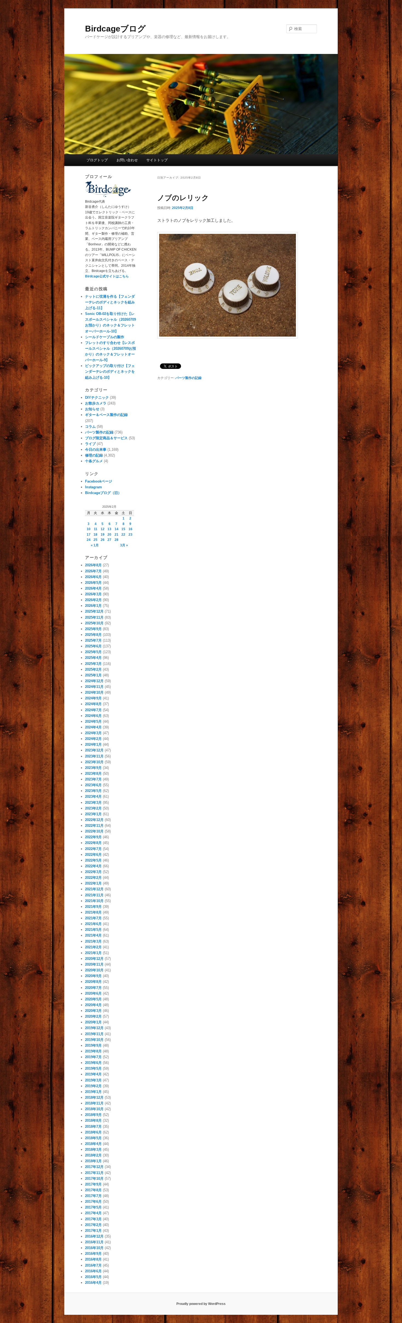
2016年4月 (93, 1283)
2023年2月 (93, 808)
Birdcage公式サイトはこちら (107, 276)
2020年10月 (94, 970)
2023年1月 (93, 814)
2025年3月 (93, 664)
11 (95, 529)
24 (89, 540)
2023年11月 (94, 756)
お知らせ (92, 409)
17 (89, 534)
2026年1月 (93, 606)
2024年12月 (94, 681)
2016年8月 (93, 1259)
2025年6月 (93, 646)
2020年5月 (93, 999)
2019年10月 (94, 1040)
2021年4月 (93, 935)
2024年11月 (94, 687)
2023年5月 (93, 791)
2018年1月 (93, 1161)
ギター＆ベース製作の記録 (106, 415)
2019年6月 (93, 1063)
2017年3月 (93, 1219)
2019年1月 (93, 1092)
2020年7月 (93, 988)
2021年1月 (93, 953)
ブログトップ (97, 160)
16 (130, 529)
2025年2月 (93, 669)
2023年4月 (93, 796)
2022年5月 (93, 860)
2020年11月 (94, 964)
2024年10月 (94, 692)
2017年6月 (93, 1201)
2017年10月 (94, 1178)
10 (89, 529)
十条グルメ (94, 461)
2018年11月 (94, 1103)
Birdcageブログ (115, 28)
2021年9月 (93, 907)
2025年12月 (94, 611)
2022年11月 (94, 825)
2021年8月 (93, 912)
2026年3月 (93, 594)
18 (95, 534)
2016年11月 (94, 1242)
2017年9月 (93, 1184)
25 (95, 540)
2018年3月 (93, 1149)
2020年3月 (93, 1011)
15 (123, 529)
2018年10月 (94, 1109)
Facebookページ (98, 481)
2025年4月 (93, 658)
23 (130, 534)
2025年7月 (93, 640)
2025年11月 (94, 617)
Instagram (93, 487)
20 (109, 534)
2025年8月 (93, 635)
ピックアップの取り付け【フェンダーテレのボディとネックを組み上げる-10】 (110, 371)
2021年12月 (94, 889)
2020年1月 (93, 1022)
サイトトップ (157, 160)
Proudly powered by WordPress (201, 1304)
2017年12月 (94, 1167)
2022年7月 (93, 849)
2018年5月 (93, 1138)
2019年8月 (93, 1051)
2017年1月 (93, 1231)
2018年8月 (93, 1120)
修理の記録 (94, 455)
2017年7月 (93, 1196)
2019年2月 (93, 1086)
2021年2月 (93, 947)
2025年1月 (93, 675)
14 (116, 529)
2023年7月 (93, 779)
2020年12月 (94, 959)
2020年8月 (93, 982)
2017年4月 (93, 1213)
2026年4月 (93, 588)
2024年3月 (93, 733)
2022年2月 (93, 878)
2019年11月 (94, 1034)
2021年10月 (94, 901)
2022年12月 (94, 820)
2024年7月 (93, 710)
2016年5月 (93, 1277)
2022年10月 (94, 831)
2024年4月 (93, 727)
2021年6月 (93, 924)
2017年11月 (94, 1173)
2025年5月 (93, 652)
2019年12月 (94, 1028)
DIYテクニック (97, 397)
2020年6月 (93, 993)
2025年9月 (93, 629)
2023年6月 (93, 785)
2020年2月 (93, 1016)
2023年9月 (93, 768)
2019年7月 (93, 1057)
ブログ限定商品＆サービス (106, 438)
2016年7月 (93, 1265)
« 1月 (95, 545)
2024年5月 (93, 721)
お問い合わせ (127, 160)
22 (123, 534)
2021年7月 (93, 918)
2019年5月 (93, 1068)
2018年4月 (93, 1144)
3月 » (124, 545)
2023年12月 (94, 750)
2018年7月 (93, 1126)
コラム (90, 426)
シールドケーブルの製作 (104, 337)
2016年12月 (94, 1236)
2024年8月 (93, 704)
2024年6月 (93, 716)
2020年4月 (93, 1005)
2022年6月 (93, 855)
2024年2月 (93, 739)
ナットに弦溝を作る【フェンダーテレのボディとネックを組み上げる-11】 (110, 302)
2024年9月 (93, 698)
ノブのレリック (183, 198)
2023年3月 (93, 802)
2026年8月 (93, 565)
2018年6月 (93, 1132)
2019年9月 (93, 1045)
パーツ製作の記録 (188, 378)
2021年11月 (94, 895)
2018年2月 (93, 1155)
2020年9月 (93, 976)
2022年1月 (93, 883)
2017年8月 (93, 1190)
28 (116, 540)
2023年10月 (94, 762)
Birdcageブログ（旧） (103, 493)
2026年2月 (93, 600)
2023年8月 (93, 773)
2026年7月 (93, 571)
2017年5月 (93, 1207)
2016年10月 (94, 1248)
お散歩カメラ (95, 403)
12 (102, 529)
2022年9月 (93, 837)
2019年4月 (93, 1074)
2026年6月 (93, 577)
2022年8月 (93, 843)
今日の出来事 (95, 449)
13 (109, 529)
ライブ (90, 444)
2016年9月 (93, 1254)
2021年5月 (93, 930)
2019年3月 (93, 1080)
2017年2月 (93, 1225)
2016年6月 (93, 1271)
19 (102, 534)
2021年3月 (93, 941)
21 (116, 534)
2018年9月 (93, 1115)
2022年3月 (93, 872)
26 (102, 540)
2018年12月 (94, 1097)
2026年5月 (93, 583)
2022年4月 (93, 866)
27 (109, 540)
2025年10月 (94, 623)
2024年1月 (93, 744)
